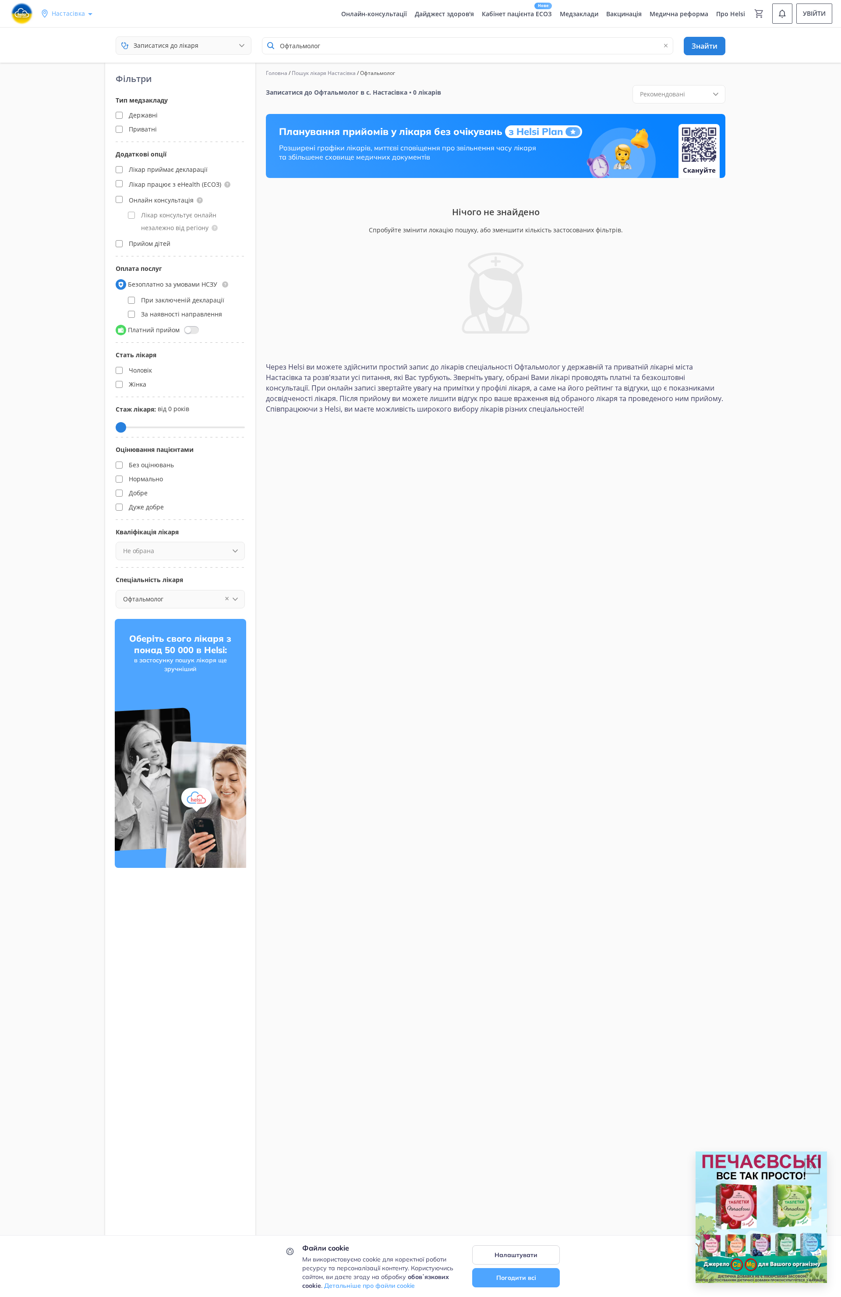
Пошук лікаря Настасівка (324, 73)
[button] (227, 184)
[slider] (121, 427)
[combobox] (467, 45)
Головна (276, 73)
